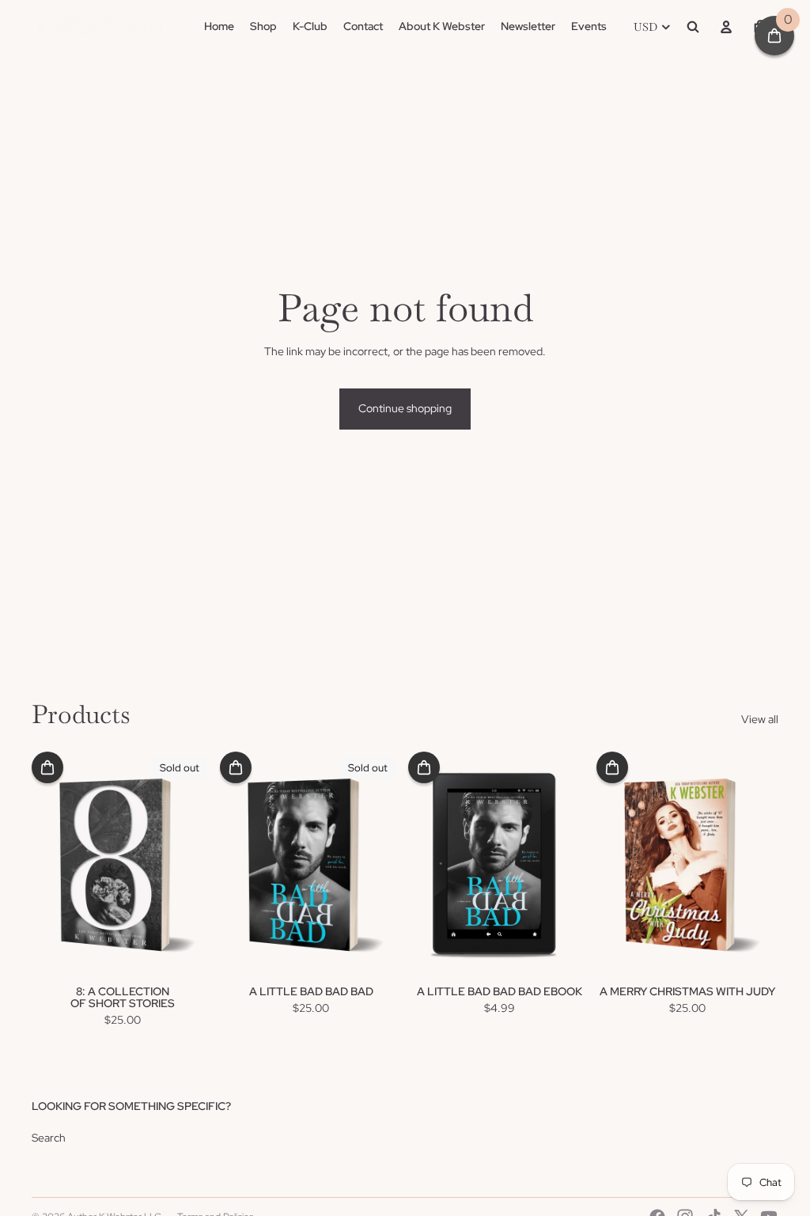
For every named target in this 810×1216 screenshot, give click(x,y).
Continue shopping (405, 408)
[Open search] (693, 26)
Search (49, 1138)
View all (759, 719)
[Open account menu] (726, 26)
